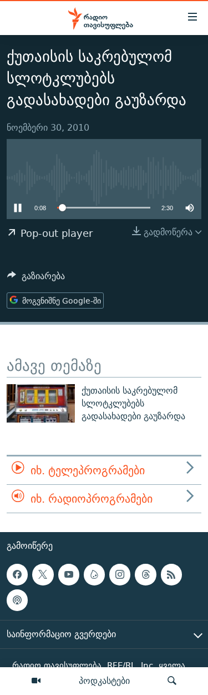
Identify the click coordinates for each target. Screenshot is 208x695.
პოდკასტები (104, 680)
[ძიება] (172, 681)
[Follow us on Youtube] (68, 574)
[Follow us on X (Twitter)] (42, 574)
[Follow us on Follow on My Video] (94, 574)
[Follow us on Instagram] (119, 574)
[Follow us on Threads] (145, 574)
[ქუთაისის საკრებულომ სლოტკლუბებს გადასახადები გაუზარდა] (41, 403)
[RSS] (171, 574)
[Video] (36, 681)
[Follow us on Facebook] (17, 574)
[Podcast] (17, 600)
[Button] (36, 279)
